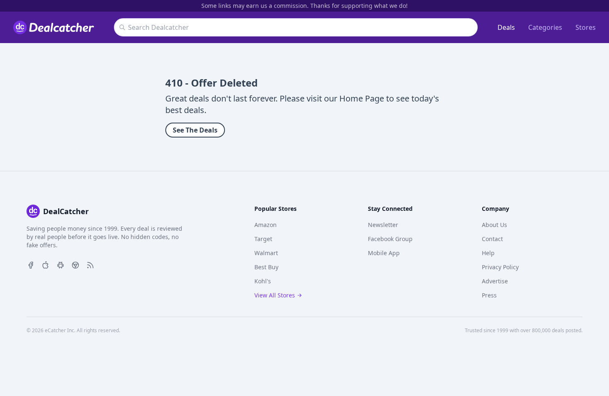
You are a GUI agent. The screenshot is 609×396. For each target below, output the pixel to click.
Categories (545, 27)
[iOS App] (45, 264)
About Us (494, 225)
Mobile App (384, 253)
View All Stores (274, 295)
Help (488, 253)
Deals (506, 27)
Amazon (265, 225)
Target (263, 239)
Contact (492, 239)
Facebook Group (390, 239)
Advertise (495, 281)
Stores (585, 27)
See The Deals (195, 130)
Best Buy (266, 267)
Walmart (266, 253)
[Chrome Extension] (75, 264)
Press (489, 295)
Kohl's (262, 281)
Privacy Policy (500, 267)
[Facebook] (31, 264)
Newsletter (383, 225)
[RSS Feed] (90, 264)
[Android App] (60, 264)
